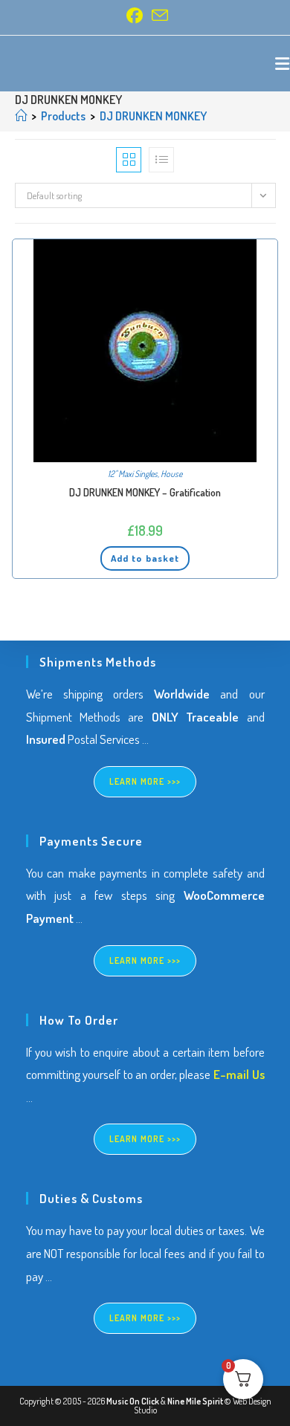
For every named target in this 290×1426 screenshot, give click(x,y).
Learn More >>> (145, 781)
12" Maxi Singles (133, 473)
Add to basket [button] (145, 558)
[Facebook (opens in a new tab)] (134, 15)
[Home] (21, 115)
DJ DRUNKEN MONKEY (153, 115)
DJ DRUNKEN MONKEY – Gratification (145, 492)
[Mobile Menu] (282, 63)
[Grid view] (128, 159)
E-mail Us (239, 1074)
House (171, 473)
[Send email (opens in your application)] (157, 15)
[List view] (161, 159)
